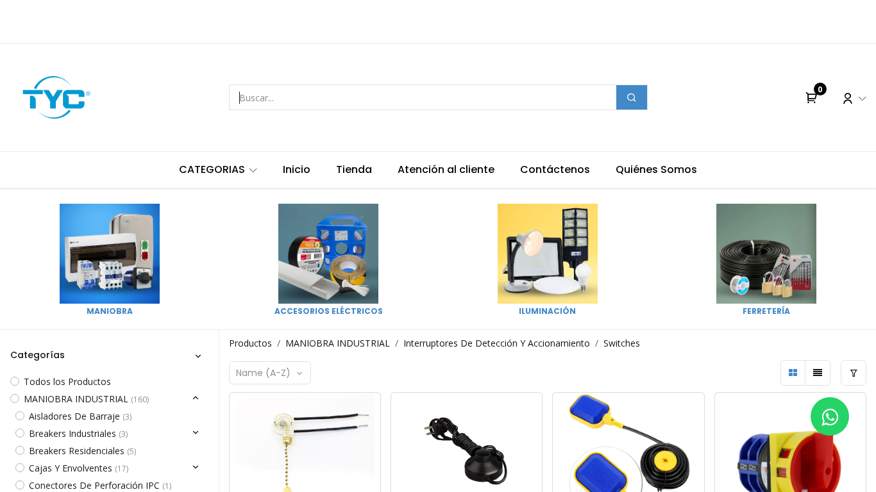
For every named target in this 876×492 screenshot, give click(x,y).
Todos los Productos (67, 381)
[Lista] (817, 373)
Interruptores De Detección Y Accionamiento (496, 343)
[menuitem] (218, 170)
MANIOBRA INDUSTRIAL (337, 343)
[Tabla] (793, 373)
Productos (250, 343)
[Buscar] (631, 97)
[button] (270, 372)
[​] (830, 416)
